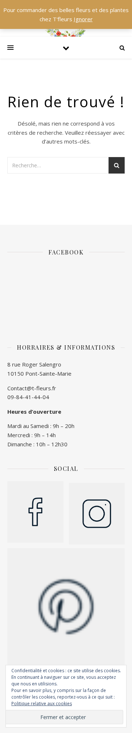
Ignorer (83, 19)
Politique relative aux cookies (41, 703)
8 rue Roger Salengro (34, 364)
